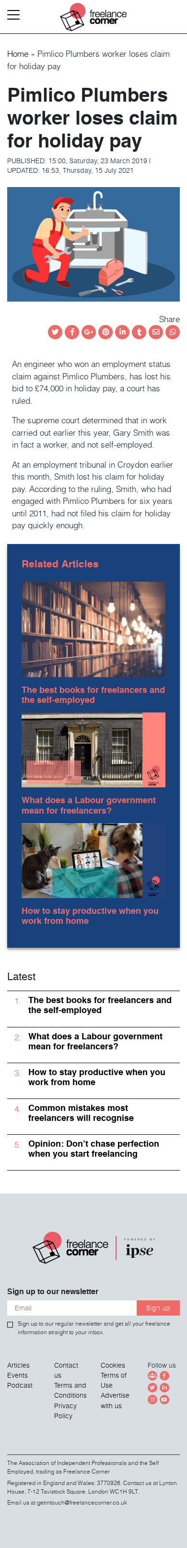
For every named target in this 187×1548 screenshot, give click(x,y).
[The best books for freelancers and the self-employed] (93, 627)
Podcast (20, 1385)
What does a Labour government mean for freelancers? (89, 805)
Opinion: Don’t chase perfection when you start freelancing (93, 1149)
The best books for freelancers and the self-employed (93, 695)
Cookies (113, 1365)
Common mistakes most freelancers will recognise (81, 1113)
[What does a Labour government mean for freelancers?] (93, 748)
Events (17, 1375)
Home (17, 54)
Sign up (158, 1308)
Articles (18, 1365)
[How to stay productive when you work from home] (93, 859)
